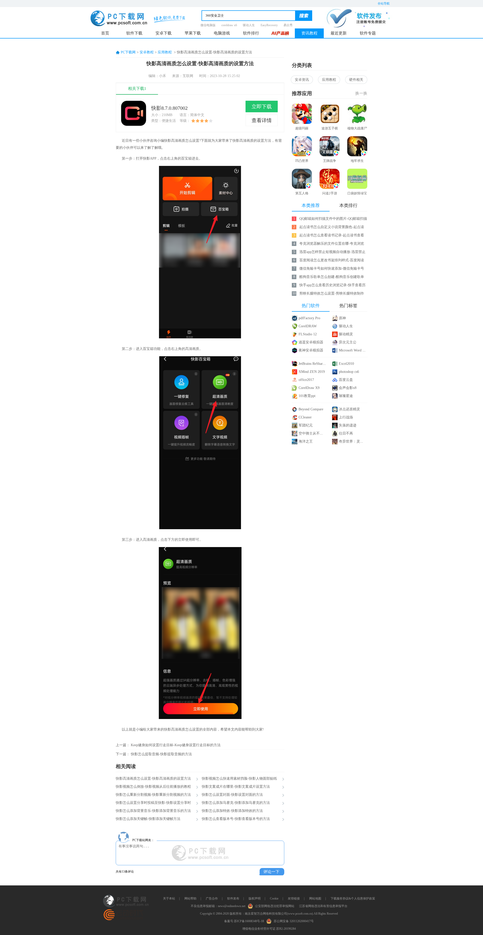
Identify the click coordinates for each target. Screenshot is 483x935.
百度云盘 (346, 380)
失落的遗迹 (347, 425)
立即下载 (262, 106)
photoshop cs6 (349, 372)
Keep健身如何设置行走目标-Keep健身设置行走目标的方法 (176, 745)
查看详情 (262, 120)
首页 (105, 33)
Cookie (274, 898)
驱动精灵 (346, 334)
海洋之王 (306, 441)
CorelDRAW (308, 326)
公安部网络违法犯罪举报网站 (274, 906)
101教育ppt (307, 396)
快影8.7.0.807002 (169, 108)
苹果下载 (193, 33)
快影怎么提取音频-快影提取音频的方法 (161, 754)
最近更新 (339, 33)
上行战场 (346, 417)
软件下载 (134, 33)
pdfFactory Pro (309, 318)
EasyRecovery (269, 25)
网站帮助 (190, 898)
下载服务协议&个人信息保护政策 (353, 898)
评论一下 (271, 872)
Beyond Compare (311, 409)
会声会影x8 (347, 388)
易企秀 (288, 25)
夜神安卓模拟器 (311, 350)
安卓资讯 (302, 80)
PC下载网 (128, 52)
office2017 (306, 380)
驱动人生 (249, 25)
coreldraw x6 (229, 25)
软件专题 (368, 33)
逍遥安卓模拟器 (311, 342)
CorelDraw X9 (309, 388)
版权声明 (255, 898)
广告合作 (212, 898)
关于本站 (169, 898)
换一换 (361, 93)
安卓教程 (147, 52)
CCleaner (305, 417)
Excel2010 (346, 364)
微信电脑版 (208, 25)
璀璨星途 (346, 396)
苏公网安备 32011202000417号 (294, 921)
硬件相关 (356, 80)
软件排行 (251, 33)
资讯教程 (309, 33)
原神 (342, 318)
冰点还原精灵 (349, 409)
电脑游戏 (222, 33)
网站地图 (315, 898)
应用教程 (165, 52)
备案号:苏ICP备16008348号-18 (244, 921)
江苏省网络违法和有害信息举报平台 (323, 906)
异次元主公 (347, 342)
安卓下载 (163, 33)
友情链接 (294, 898)
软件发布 (233, 898)
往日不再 (346, 433)
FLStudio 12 (308, 334)
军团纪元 (306, 425)
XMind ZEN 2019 (312, 372)
